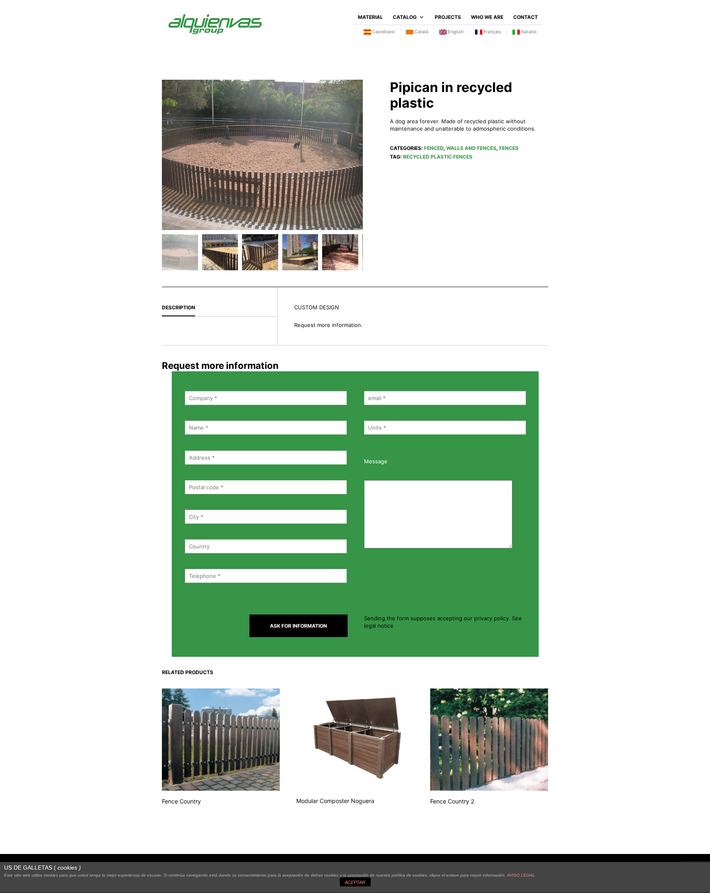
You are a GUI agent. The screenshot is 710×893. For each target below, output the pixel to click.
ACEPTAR (355, 882)
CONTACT (525, 17)
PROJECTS (448, 17)
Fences (509, 148)
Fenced (433, 148)
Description (178, 307)
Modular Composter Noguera (335, 800)
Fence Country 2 (452, 801)
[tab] (219, 308)
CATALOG (405, 17)
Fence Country (181, 801)
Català (420, 32)
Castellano (383, 32)
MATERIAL (370, 17)
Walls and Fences (471, 148)
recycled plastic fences (438, 157)
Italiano (528, 32)
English (455, 32)
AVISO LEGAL (521, 875)
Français (491, 32)
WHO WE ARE (487, 17)
